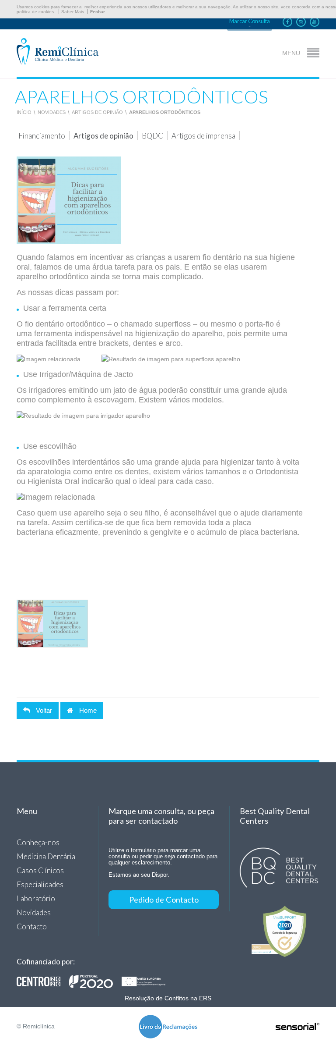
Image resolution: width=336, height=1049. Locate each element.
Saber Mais (72, 11)
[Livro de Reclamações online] (168, 1027)
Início (24, 112)
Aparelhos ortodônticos (164, 112)
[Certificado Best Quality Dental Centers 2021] (279, 868)
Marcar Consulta (249, 21)
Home (87, 710)
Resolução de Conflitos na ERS (168, 998)
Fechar (97, 11)
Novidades (52, 112)
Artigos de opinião (97, 112)
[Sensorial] (297, 1027)
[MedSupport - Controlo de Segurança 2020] (279, 931)
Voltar (43, 710)
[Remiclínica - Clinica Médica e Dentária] (57, 52)
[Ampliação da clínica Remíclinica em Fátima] (95, 981)
